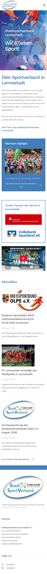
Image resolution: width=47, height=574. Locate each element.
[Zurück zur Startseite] (10, 5)
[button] (44, 5)
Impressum (6, 507)
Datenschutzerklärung (20, 507)
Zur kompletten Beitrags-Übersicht (15, 459)
